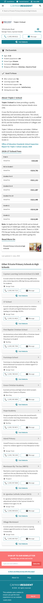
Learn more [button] (7, 600)
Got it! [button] (33, 596)
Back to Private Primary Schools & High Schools (20, 11)
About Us (15, 578)
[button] (3, 6)
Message (33, 37)
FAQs (29, 578)
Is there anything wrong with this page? (21, 571)
